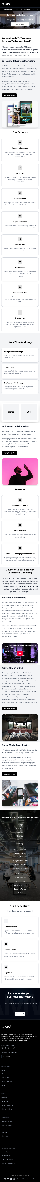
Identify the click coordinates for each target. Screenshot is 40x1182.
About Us (4, 1070)
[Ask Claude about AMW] (5, 1048)
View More (4, 1136)
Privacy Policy (21, 1179)
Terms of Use (32, 1179)
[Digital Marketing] (20, 222)
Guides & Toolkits (6, 1125)
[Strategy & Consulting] (20, 150)
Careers (3, 1085)
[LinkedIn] (11, 1179)
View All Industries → (8, 1163)
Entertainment (6, 1155)
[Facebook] (5, 1179)
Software (4, 1098)
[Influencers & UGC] (20, 295)
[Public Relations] (20, 199)
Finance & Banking (7, 1159)
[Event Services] (20, 320)
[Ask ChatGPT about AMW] (2, 1048)
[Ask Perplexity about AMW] (8, 1048)
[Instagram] (14, 1179)
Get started (20, 1014)
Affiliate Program (6, 1081)
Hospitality (4, 1152)
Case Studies (5, 1078)
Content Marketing (7, 1105)
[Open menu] (37, 4)
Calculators (4, 1129)
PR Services (5, 1101)
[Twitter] (8, 1179)
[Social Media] (20, 245)
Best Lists (4, 1133)
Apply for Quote (9, 95)
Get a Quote (20, 24)
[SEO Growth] (20, 175)
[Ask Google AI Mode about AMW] (11, 1048)
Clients (3, 1074)
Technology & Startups (8, 1148)
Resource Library (6, 1121)
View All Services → (7, 1109)
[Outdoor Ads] (20, 269)
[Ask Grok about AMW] (14, 1048)
